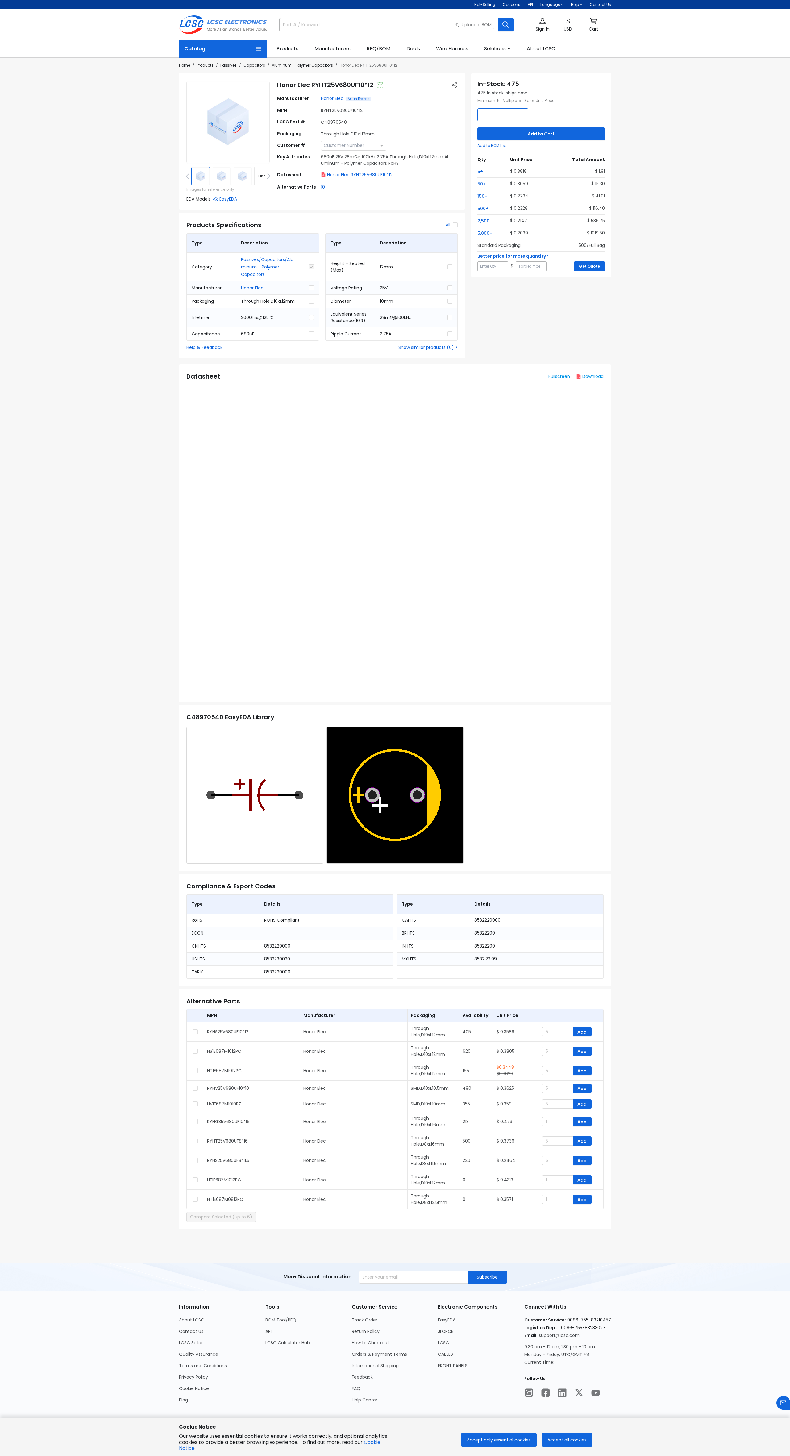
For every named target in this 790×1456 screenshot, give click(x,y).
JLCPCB (446, 1331)
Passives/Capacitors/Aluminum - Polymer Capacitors (267, 266)
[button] (542, 24)
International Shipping (375, 1366)
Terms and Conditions (203, 1366)
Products (205, 65)
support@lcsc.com (559, 1335)
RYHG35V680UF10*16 (228, 1121)
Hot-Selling (484, 4)
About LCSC (191, 1320)
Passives (228, 65)
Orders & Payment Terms (379, 1354)
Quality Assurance (198, 1354)
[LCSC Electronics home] (223, 24)
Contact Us (600, 4)
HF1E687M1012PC (224, 1180)
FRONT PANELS (453, 1366)
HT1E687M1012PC (224, 1071)
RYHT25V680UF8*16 (227, 1141)
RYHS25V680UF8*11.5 (228, 1160)
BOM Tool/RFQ (280, 1320)
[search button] (506, 24)
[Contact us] (783, 1403)
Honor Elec (332, 98)
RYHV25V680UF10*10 (228, 1088)
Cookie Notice (194, 1388)
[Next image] (267, 176)
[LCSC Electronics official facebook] (545, 1392)
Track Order (364, 1320)
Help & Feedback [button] (204, 347)
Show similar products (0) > (428, 347)
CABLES (445, 1354)
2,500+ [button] (484, 221)
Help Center (364, 1400)
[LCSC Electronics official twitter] (579, 1392)
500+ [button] (483, 208)
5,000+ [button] (484, 233)
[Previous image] (188, 176)
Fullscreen (559, 376)
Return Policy (366, 1331)
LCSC (443, 1343)
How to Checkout (370, 1343)
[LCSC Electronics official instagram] (529, 1392)
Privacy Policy (193, 1377)
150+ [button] (482, 196)
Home (184, 65)
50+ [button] (481, 184)
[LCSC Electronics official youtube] (595, 1392)
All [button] (448, 225)
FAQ (356, 1388)
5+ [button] (480, 171)
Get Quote (589, 266)
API (530, 4)
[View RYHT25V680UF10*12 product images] (228, 122)
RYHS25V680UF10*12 (227, 1032)
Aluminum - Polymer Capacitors (302, 65)
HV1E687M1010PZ (224, 1104)
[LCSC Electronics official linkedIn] (562, 1392)
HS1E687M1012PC (224, 1051)
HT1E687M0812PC (225, 1199)
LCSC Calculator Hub (287, 1343)
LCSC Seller (191, 1343)
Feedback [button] (362, 1377)
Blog (183, 1400)
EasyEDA (446, 1320)
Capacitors (254, 65)
